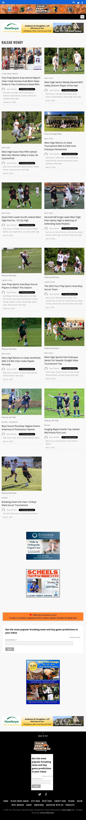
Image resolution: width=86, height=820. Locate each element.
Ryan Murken (12, 89)
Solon (80, 800)
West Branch (12, 305)
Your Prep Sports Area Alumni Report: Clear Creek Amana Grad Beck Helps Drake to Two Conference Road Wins (21, 81)
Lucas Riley (27, 232)
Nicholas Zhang (67, 235)
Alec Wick (6, 513)
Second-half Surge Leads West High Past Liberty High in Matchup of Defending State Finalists (62, 220)
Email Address (11, 640)
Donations (39, 804)
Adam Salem (50, 372)
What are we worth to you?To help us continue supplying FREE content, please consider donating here (43, 616)
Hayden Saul (50, 301)
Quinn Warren (72, 441)
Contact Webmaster (47, 813)
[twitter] (78, 2)
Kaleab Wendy (15, 96)
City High (14, 93)
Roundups (13, 422)
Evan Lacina (17, 438)
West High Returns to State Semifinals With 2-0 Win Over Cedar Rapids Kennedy (21, 361)
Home (5, 800)
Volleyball (6, 99)
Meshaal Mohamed (64, 161)
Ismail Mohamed (71, 158)
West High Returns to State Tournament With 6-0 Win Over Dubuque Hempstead (60, 146)
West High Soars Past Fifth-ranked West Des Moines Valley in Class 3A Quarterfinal (20, 155)
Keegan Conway (15, 302)
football (6, 96)
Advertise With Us (54, 804)
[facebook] (82, 2)
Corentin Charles (19, 373)
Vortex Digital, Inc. (68, 810)
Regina (34, 302)
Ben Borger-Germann (11, 296)
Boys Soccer (50, 94)
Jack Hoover (17, 299)
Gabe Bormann (61, 298)
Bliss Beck (6, 93)
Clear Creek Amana (10, 74)
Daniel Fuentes (27, 167)
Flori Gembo (67, 94)
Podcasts (70, 804)
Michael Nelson (68, 304)
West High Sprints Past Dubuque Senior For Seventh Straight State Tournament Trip (61, 360)
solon (5, 305)
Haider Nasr (59, 158)
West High (15, 99)
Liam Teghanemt (15, 232)
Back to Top (43, 736)
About (29, 804)
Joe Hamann (27, 299)
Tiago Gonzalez (14, 170)
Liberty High (68, 97)
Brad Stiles (17, 167)
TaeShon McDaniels (28, 96)
